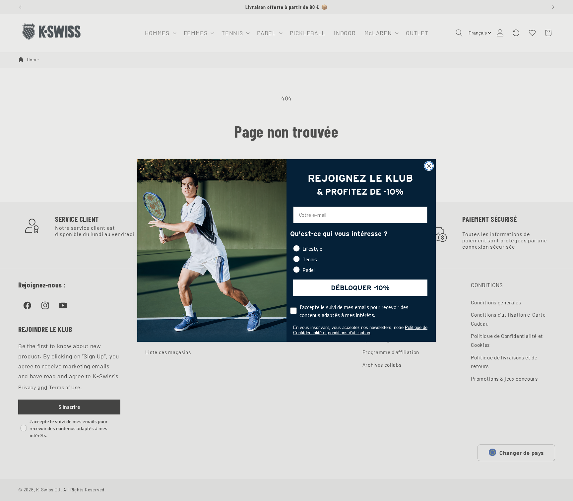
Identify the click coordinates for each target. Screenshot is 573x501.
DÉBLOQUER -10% (360, 288)
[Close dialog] (429, 166)
